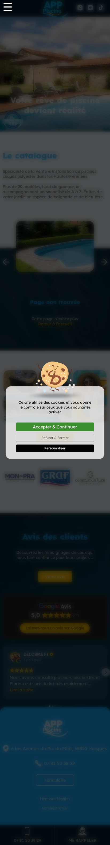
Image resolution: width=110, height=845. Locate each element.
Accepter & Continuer (55, 426)
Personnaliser (54, 448)
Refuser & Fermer (55, 438)
